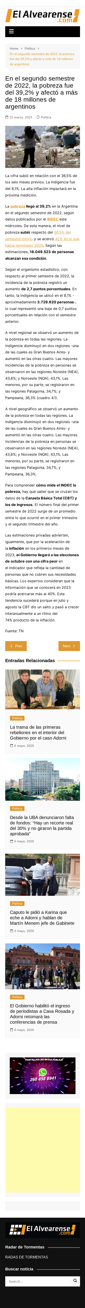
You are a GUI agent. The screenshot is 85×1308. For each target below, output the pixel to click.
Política (46, 117)
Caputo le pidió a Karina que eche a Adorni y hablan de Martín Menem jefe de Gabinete (42, 918)
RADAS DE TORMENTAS (26, 1257)
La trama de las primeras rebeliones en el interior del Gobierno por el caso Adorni (38, 732)
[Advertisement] (42, 1150)
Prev (18, 646)
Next (66, 646)
